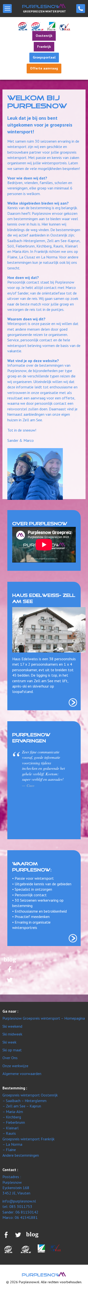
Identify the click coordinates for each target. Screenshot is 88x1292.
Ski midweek (12, 1034)
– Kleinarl (10, 1127)
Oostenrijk (44, 35)
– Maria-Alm (12, 1111)
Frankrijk (44, 46)
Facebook (9, 969)
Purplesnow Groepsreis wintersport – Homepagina (43, 1018)
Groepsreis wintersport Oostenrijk (30, 1095)
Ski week (9, 1042)
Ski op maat (12, 1049)
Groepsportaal (44, 57)
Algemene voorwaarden (21, 1073)
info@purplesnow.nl (19, 1201)
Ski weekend (12, 1026)
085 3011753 (80, 8)
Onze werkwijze (15, 1065)
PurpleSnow (44, 1274)
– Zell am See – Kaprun (21, 1106)
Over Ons (10, 1057)
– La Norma (12, 1144)
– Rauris (9, 1133)
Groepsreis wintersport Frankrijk (28, 1138)
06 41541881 (26, 1217)
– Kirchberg (11, 1116)
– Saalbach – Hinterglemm (24, 1100)
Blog (10, 960)
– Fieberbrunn (13, 1122)
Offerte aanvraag (44, 68)
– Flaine (9, 1149)
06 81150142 (26, 1212)
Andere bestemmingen (20, 1155)
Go (73, 702)
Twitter (10, 980)
